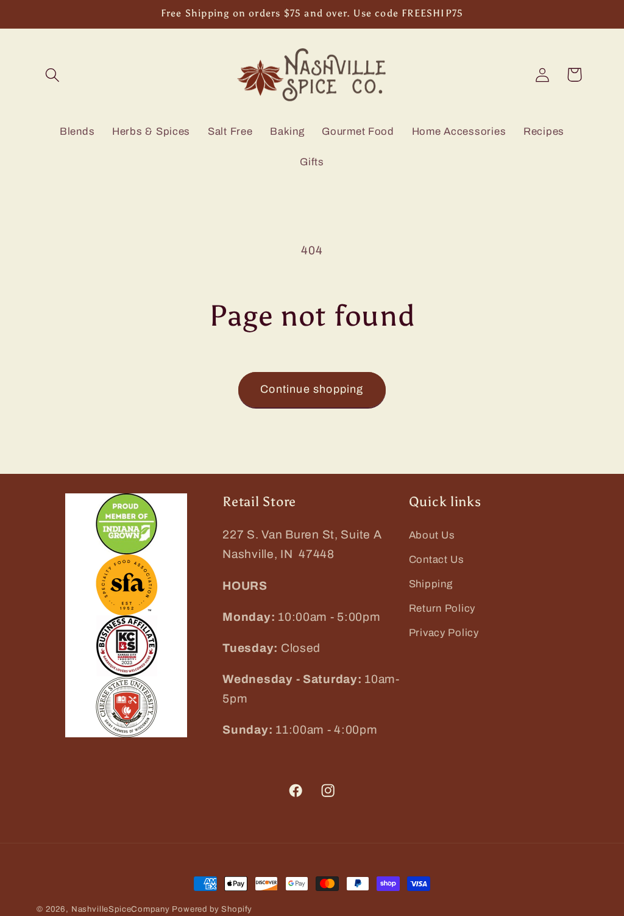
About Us (432, 535)
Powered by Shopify (212, 909)
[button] (53, 75)
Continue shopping (311, 389)
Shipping (431, 584)
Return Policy (442, 608)
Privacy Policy (444, 633)
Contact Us (436, 559)
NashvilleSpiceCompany (120, 909)
